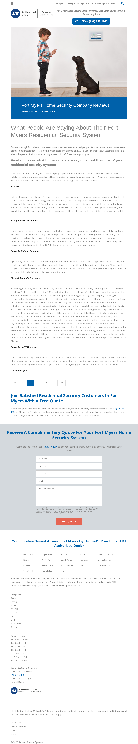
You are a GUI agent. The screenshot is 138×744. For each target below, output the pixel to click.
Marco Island (29, 554)
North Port (46, 560)
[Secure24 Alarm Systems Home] (32, 13)
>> (62, 382)
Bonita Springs (104, 560)
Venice (82, 554)
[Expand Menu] (47, 25)
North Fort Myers (105, 554)
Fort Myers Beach (106, 565)
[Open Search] (122, 3)
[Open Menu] (12, 3)
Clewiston (83, 560)
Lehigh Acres (66, 560)
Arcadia (64, 554)
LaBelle (26, 565)
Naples (26, 560)
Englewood (47, 554)
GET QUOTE (69, 521)
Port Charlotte (67, 565)
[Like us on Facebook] (12, 703)
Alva (62, 571)
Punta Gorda (47, 565)
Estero (82, 565)
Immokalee (47, 571)
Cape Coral (28, 571)
